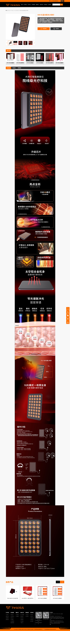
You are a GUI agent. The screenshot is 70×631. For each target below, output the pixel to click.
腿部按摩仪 (12, 622)
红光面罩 (12, 619)
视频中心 (37, 4)
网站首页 (8, 10)
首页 (22, 4)
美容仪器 (12, 614)
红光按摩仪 (12, 621)
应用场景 (33, 4)
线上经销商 (22, 614)
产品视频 (17, 616)
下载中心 (21, 622)
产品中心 (29, 4)
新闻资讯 (27, 612)
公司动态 (27, 614)
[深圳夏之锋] (13, 4)
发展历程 (7, 619)
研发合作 (31, 616)
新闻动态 (45, 4)
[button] (58, 582)
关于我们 (25, 4)
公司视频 (17, 614)
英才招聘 (31, 621)
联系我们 (49, 4)
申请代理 (31, 619)
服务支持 (41, 4)
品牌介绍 (7, 616)
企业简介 (7, 614)
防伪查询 (21, 616)
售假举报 (21, 619)
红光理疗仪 (17, 10)
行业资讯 (27, 616)
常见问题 (21, 621)
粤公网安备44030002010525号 (50, 629)
